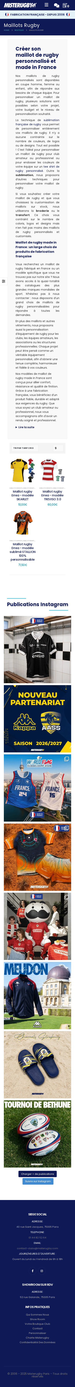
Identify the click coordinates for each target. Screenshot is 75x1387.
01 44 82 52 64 (37, 1237)
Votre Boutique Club (37, 1324)
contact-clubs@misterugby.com (37, 1248)
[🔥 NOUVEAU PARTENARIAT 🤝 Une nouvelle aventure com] (37, 718)
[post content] (23, 470)
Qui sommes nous (37, 1314)
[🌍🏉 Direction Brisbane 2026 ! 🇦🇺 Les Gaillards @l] (37, 857)
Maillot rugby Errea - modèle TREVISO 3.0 (52, 495)
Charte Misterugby (37, 1338)
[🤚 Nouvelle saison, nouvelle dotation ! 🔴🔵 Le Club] (37, 995)
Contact (37, 1328)
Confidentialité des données (38, 1342)
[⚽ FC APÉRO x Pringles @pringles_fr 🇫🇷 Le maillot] (37, 926)
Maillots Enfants (16, 488)
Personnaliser (37, 1333)
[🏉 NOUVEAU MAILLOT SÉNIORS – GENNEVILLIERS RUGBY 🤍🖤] (37, 649)
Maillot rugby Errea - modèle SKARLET (22, 495)
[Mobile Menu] (46, 5)
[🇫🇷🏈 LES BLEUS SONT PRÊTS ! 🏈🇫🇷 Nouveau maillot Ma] (37, 788)
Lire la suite (26, 427)
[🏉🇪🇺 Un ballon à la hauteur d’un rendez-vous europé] (37, 1134)
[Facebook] (32, 1271)
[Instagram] (42, 1271)
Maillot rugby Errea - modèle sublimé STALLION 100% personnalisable (23, 552)
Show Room (37, 1319)
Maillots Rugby (28, 488)
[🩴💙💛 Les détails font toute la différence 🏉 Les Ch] (37, 1064)
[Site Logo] (20, 5)
